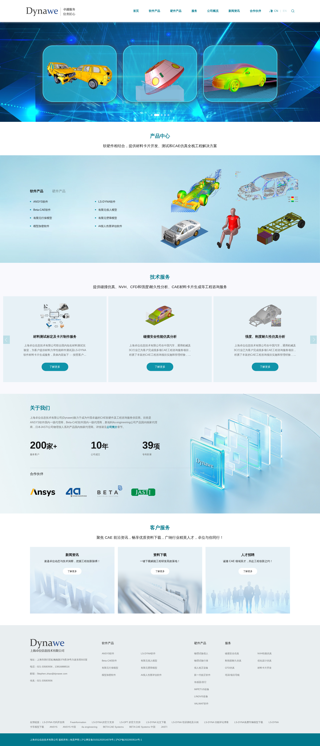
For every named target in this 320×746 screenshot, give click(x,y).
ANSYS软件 (108, 653)
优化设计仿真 (265, 660)
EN (285, 10)
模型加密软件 (109, 675)
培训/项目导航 (232, 675)
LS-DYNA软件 (148, 653)
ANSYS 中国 (69, 727)
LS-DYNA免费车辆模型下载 (248, 722)
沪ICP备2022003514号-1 (129, 739)
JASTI (164, 727)
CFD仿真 (229, 667)
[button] (152, 115)
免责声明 (74, 739)
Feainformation (78, 722)
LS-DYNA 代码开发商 (53, 722)
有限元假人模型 (149, 660)
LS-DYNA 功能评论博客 (216, 722)
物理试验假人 (41, 201)
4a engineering (89, 727)
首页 (136, 10)
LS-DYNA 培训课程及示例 (185, 722)
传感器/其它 (40, 218)
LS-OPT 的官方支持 (130, 722)
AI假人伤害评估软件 (151, 675)
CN (276, 10)
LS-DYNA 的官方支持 (103, 722)
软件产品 (154, 10)
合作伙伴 (255, 10)
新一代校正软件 (107, 209)
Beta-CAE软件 (109, 660)
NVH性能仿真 (265, 653)
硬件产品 (176, 10)
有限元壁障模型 (149, 667)
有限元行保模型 (110, 667)
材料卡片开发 (265, 667)
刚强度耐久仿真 (233, 660)
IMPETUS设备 (107, 218)
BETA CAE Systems (113, 727)
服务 (194, 10)
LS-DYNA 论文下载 (156, 722)
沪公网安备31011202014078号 (97, 739)
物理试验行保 (106, 201)
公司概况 (212, 10)
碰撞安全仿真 (232, 653)
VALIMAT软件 (106, 226)
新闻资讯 (234, 10)
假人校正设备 (41, 209)
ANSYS (53, 727)
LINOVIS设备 (41, 226)
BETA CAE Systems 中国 (142, 727)
